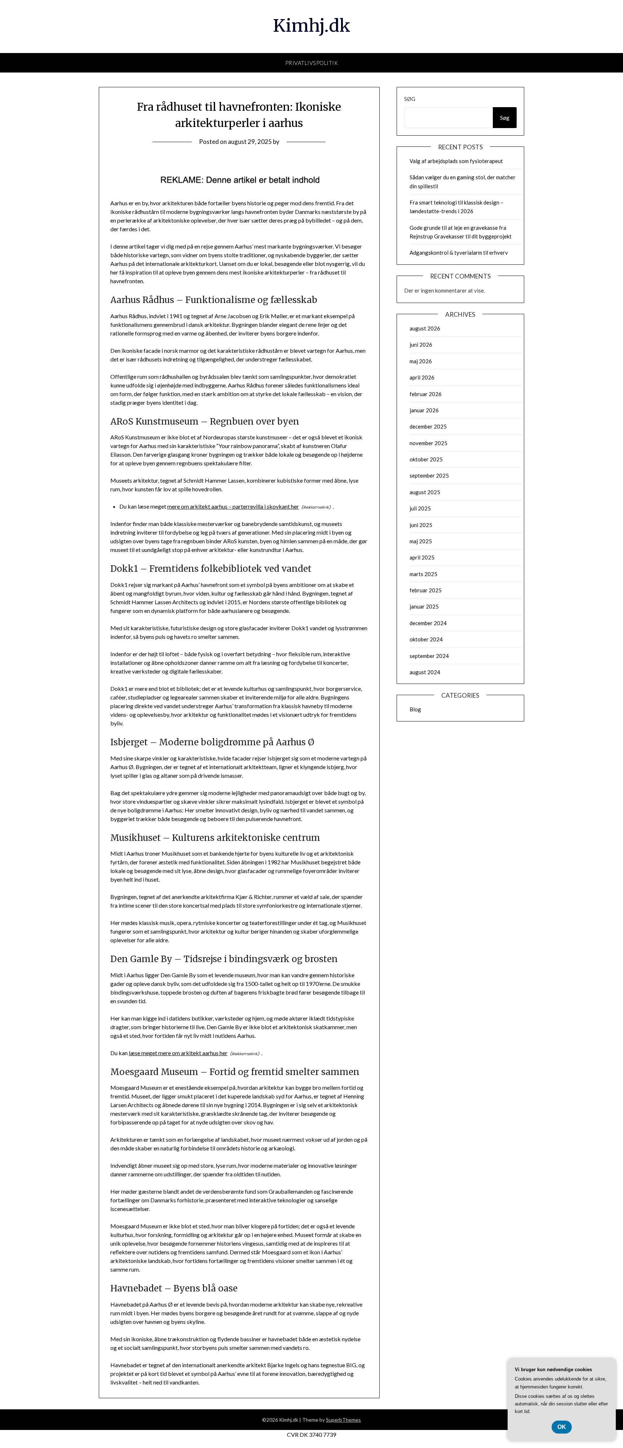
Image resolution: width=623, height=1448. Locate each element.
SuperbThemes (343, 1420)
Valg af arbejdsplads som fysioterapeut (456, 161)
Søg (409, 99)
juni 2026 (421, 344)
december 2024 (428, 623)
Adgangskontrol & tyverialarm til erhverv (459, 252)
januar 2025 (424, 606)
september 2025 (429, 475)
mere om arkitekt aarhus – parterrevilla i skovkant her (233, 506)
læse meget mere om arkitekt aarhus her (178, 1052)
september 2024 (429, 656)
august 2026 (425, 328)
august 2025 (425, 492)
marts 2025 (423, 574)
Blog (415, 709)
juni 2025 (421, 525)
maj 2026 (421, 361)
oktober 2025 (426, 459)
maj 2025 (421, 541)
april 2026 (422, 377)
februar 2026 (426, 394)
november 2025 (428, 443)
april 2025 (422, 557)
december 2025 (428, 426)
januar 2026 (424, 410)
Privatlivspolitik (311, 63)
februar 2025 (426, 590)
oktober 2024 (426, 639)
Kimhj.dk (311, 25)
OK (561, 1427)
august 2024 (425, 672)
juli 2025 (420, 508)
